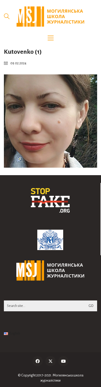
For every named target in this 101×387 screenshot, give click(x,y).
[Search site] (7, 17)
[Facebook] (37, 361)
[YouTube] (63, 361)
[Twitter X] (50, 361)
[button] (51, 38)
